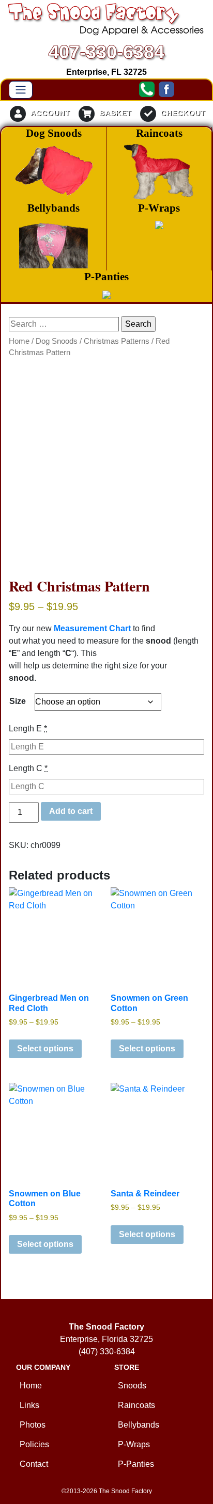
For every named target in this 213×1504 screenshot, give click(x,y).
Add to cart (71, 811)
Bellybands (138, 1424)
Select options (45, 1048)
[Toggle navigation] (21, 90)
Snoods (132, 1385)
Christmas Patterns (116, 341)
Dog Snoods (57, 341)
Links (29, 1405)
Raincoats (136, 1405)
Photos (32, 1424)
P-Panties (136, 1464)
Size (17, 701)
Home (19, 341)
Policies (34, 1444)
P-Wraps (134, 1444)
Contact (34, 1464)
